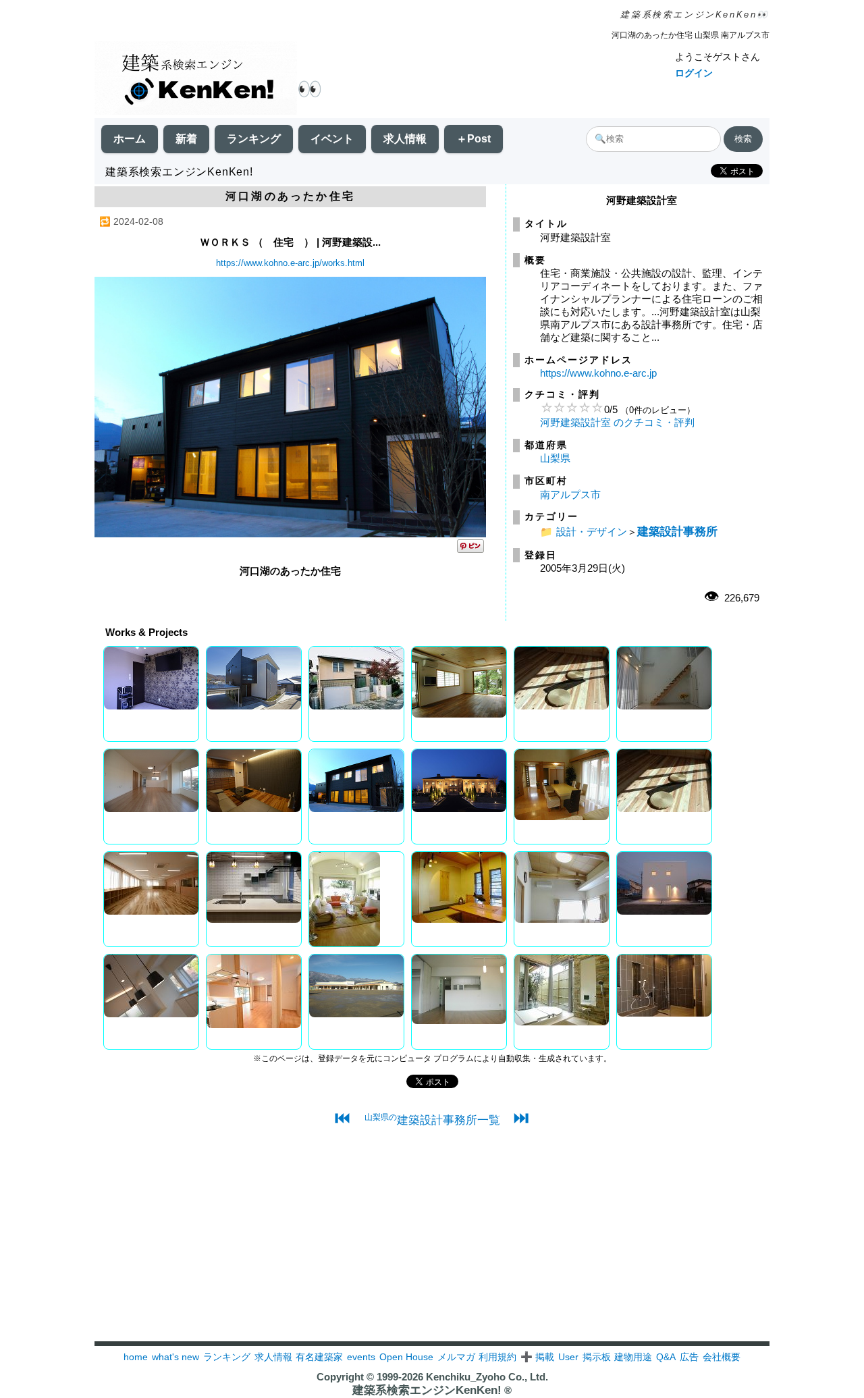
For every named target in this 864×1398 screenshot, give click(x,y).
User (568, 1356)
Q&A (666, 1356)
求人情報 (405, 138)
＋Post (473, 138)
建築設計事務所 (677, 531)
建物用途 (633, 1356)
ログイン (694, 73)
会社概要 (721, 1356)
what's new (175, 1356)
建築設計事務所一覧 (432, 1120)
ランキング (254, 138)
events (361, 1356)
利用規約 (497, 1356)
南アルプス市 (570, 494)
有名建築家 (319, 1356)
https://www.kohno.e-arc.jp (598, 373)
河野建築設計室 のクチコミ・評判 (617, 422)
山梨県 (555, 458)
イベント (332, 138)
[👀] (195, 79)
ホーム (129, 138)
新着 (186, 138)
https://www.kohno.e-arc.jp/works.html (290, 263)
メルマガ (456, 1356)
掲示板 (597, 1356)
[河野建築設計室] (290, 533)
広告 (689, 1356)
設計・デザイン (591, 531)
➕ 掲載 (537, 1356)
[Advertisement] (432, 1246)
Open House (406, 1356)
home (136, 1356)
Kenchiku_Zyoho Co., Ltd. (487, 1376)
